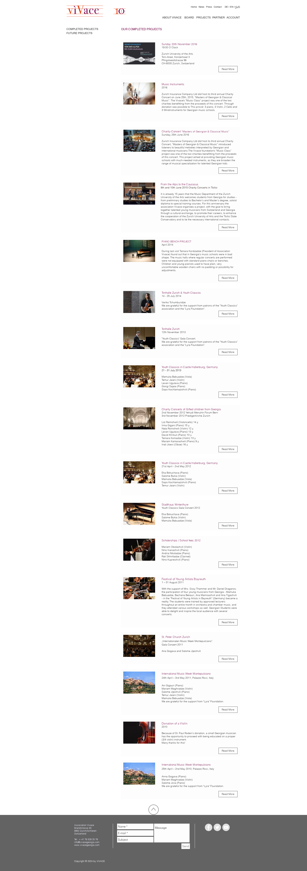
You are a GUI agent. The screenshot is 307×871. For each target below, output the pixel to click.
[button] (228, 565)
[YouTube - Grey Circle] (226, 827)
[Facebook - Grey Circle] (208, 827)
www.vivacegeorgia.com (86, 844)
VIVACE (101, 861)
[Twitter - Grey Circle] (217, 827)
